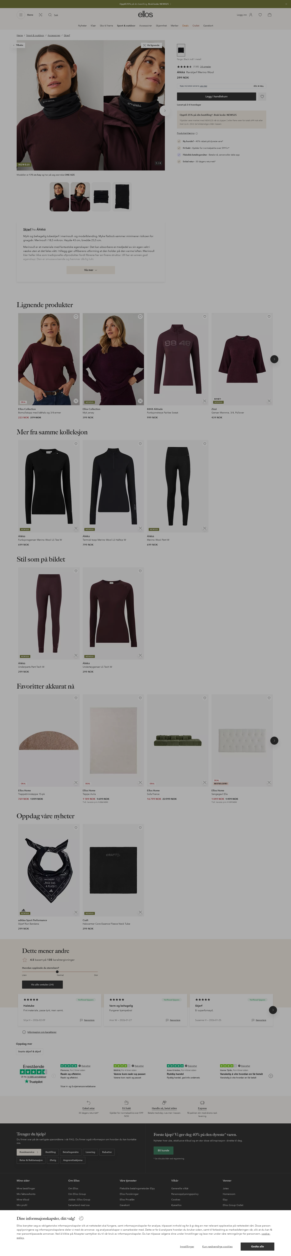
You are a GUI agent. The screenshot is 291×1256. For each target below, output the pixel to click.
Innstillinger (187, 1246)
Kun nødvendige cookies (217, 1246)
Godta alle (257, 1246)
